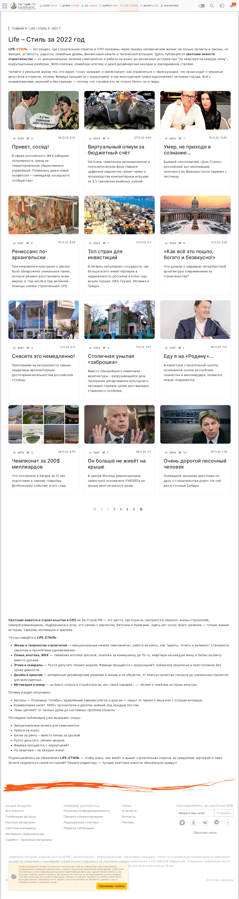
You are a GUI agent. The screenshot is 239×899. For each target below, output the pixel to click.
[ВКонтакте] (205, 822)
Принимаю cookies (112, 886)
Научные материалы (20, 822)
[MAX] (182, 822)
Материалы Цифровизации (24, 834)
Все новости (14, 811)
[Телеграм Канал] (216, 822)
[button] (4, 6)
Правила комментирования (83, 816)
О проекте (129, 811)
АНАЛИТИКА (171, 5)
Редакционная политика (81, 822)
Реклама (128, 822)
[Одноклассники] (193, 822)
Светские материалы (20, 828)
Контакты (128, 816)
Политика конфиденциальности (87, 811)
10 (184, 452)
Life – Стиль (38, 28)
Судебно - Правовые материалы (28, 839)
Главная (18, 28)
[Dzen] (227, 822)
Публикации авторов (20, 816)
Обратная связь (205, 832)
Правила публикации (79, 828)
